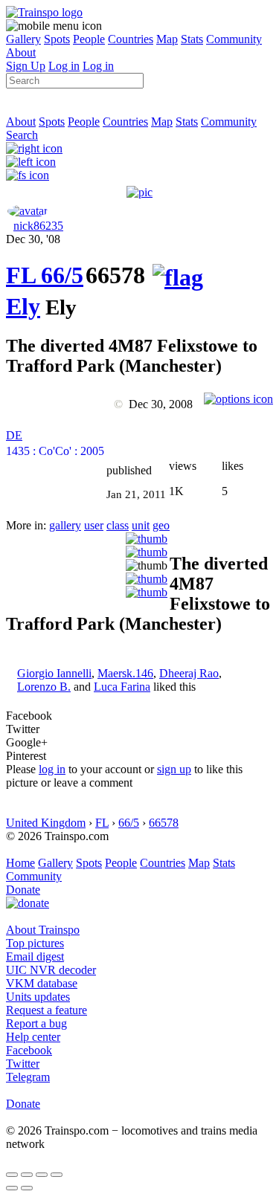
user (93, 525)
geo (161, 525)
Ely (23, 306)
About (21, 52)
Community (234, 39)
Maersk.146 (125, 673)
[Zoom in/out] (56, 1174)
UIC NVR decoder (51, 970)
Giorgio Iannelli (54, 673)
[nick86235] (27, 210)
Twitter (22, 1063)
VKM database (41, 983)
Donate (23, 889)
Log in (64, 65)
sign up (174, 769)
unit (141, 525)
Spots (57, 39)
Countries (130, 39)
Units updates (38, 996)
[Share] (27, 1174)
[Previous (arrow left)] (12, 1188)
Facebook (29, 1050)
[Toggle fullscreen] (42, 1174)
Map (167, 39)
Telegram (28, 1077)
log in (52, 769)
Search (22, 135)
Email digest (35, 956)
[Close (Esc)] (12, 1174)
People (89, 39)
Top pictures (35, 943)
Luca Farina (122, 686)
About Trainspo (43, 929)
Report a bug (36, 1023)
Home (20, 862)
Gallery (23, 39)
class (117, 525)
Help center (33, 1036)
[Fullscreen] (27, 175)
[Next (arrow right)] (27, 1188)
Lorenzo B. (44, 686)
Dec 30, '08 (33, 239)
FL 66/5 (44, 275)
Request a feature (46, 1010)
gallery (65, 525)
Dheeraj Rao (189, 673)
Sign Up (25, 65)
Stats (192, 39)
